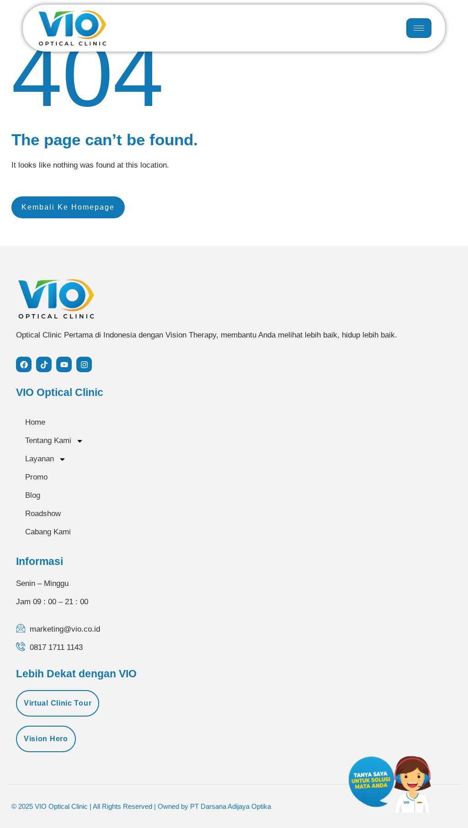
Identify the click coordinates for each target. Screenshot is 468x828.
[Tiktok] (44, 364)
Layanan (39, 458)
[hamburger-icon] (418, 28)
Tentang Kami (48, 440)
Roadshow (43, 513)
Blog (32, 495)
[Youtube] (64, 364)
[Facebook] (24, 364)
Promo (36, 477)
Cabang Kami (48, 531)
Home (35, 422)
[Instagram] (84, 364)
